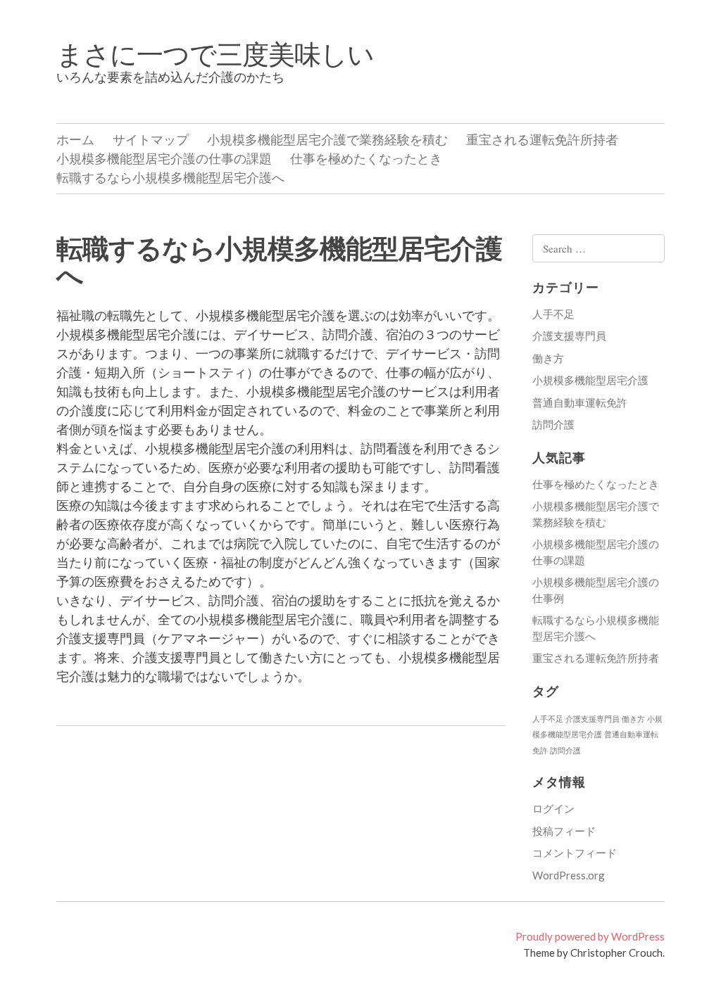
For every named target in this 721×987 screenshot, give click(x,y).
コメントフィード (574, 852)
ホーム (75, 139)
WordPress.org (568, 875)
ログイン (553, 808)
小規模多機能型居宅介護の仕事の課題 (164, 158)
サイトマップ (151, 139)
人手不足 (553, 313)
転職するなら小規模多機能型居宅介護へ (170, 177)
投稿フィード (564, 830)
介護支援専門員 (569, 335)
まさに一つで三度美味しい (215, 53)
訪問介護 (553, 424)
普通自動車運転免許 (579, 402)
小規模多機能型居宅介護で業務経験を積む (327, 139)
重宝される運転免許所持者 (542, 139)
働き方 (548, 358)
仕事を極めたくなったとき (366, 158)
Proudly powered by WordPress (590, 936)
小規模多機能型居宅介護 (590, 380)
